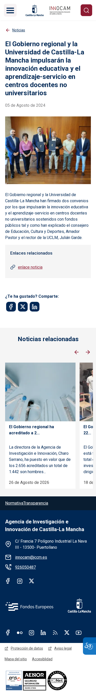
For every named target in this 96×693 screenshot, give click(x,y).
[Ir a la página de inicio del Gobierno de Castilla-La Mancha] (34, 10)
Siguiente (88, 352)
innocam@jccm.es (31, 557)
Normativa (14, 503)
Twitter (31, 581)
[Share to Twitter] (23, 307)
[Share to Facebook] (11, 307)
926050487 (25, 567)
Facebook (8, 581)
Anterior (76, 352)
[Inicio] (60, 10)
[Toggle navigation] (10, 10)
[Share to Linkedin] (34, 307)
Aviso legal (63, 648)
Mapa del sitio (16, 659)
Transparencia (35, 503)
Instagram (20, 581)
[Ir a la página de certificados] (48, 680)
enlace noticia (30, 267)
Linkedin (43, 632)
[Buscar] (86, 10)
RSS (55, 632)
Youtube (78, 632)
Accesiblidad (42, 659)
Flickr (20, 632)
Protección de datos (27, 648)
